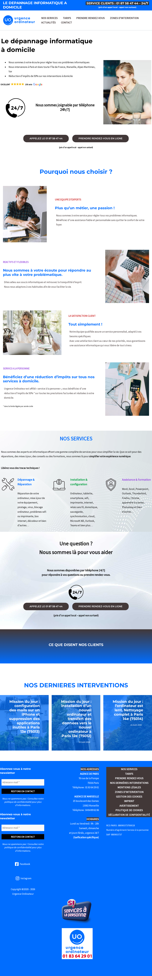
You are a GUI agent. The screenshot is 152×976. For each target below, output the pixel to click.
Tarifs (67, 18)
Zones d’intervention (124, 18)
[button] (21, 84)
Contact (66, 22)
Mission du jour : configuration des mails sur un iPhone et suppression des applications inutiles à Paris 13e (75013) (24, 716)
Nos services (49, 18)
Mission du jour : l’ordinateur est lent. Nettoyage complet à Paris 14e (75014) (128, 710)
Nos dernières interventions (129, 783)
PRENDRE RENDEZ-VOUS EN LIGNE (100, 138)
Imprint (129, 801)
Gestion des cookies (129, 796)
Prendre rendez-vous (90, 18)
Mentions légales (129, 787)
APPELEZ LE (46, 138)
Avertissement (129, 805)
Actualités (48, 22)
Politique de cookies (129, 810)
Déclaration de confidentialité (129, 814)
